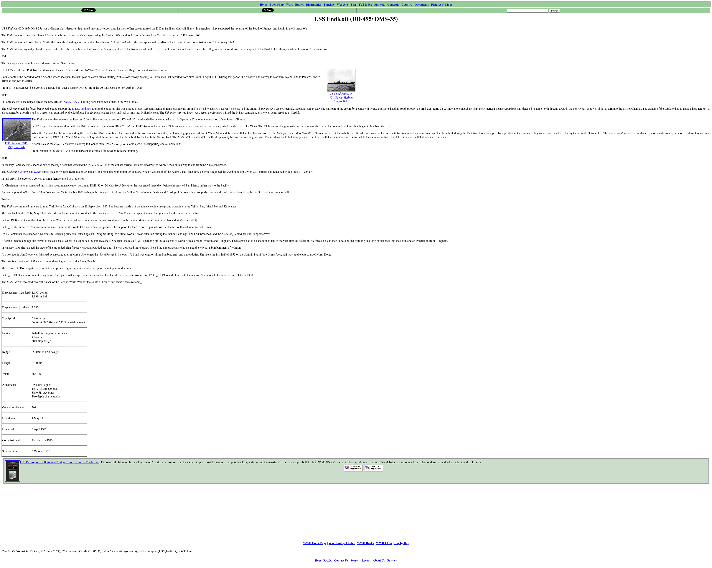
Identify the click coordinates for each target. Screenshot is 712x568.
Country (406, 4)
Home (263, 4)
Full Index (366, 4)
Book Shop (277, 4)
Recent (366, 560)
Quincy (67, 102)
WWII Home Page (314, 543)
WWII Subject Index (342, 543)
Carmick (23, 171)
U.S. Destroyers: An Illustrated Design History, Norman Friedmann (59, 462)
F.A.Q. (327, 560)
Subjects (379, 4)
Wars (289, 4)
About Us (379, 560)
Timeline (329, 4)
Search (355, 560)
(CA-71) (77, 102)
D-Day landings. (81, 108)
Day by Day (401, 543)
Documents (422, 4)
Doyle (37, 171)
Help (318, 560)
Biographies (313, 4)
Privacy (392, 560)
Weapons (342, 4)
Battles (299, 4)
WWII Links (384, 543)
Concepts (393, 4)
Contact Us (341, 560)
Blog (354, 4)
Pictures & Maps (441, 4)
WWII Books (365, 543)
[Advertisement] (467, 50)
